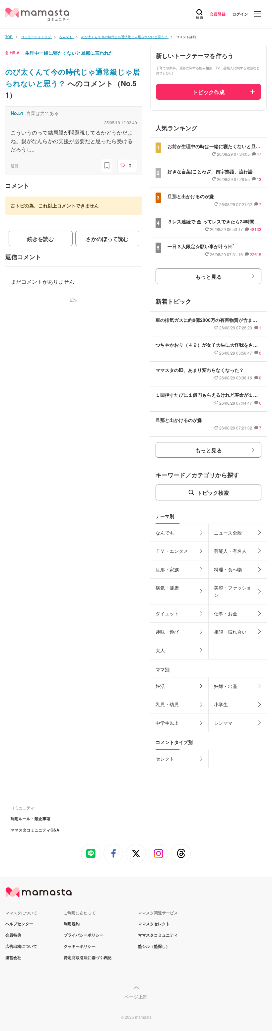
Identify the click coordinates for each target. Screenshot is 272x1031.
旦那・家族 (167, 569)
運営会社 (13, 957)
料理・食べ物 (228, 569)
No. (17, 113)
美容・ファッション (232, 591)
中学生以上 (167, 722)
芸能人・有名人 (230, 550)
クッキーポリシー (80, 946)
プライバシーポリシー (83, 935)
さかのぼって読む (107, 239)
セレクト (165, 758)
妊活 (160, 686)
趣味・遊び (167, 631)
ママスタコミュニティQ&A (35, 830)
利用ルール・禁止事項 (30, 819)
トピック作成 (209, 92)
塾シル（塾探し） (154, 946)
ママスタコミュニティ (158, 935)
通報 (15, 165)
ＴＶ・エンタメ (172, 550)
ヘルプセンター (19, 924)
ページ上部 (136, 996)
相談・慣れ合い (230, 631)
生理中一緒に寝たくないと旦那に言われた (69, 52)
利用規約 (72, 924)
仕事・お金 (225, 613)
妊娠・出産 (225, 686)
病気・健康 (167, 587)
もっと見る (208, 276)
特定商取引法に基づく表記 (87, 957)
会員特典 (13, 935)
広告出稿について (21, 946)
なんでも (165, 532)
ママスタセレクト (154, 924)
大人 (160, 650)
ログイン (240, 14)
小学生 (221, 704)
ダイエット (167, 613)
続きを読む (40, 239)
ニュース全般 (228, 532)
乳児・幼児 (167, 704)
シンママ (223, 722)
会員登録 (218, 14)
